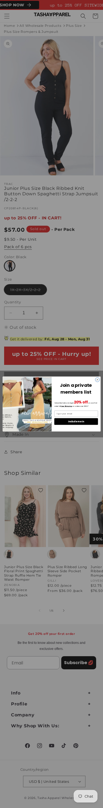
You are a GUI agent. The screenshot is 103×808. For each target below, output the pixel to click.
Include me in (76, 421)
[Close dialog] (97, 379)
